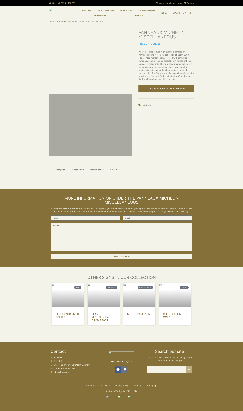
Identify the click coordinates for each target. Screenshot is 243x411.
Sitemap (137, 385)
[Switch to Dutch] (176, 13)
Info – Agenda (100, 15)
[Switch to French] (187, 13)
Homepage (151, 385)
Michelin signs (126, 10)
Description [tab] (59, 169)
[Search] (189, 369)
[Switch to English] (165, 13)
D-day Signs (87, 10)
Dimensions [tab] (78, 169)
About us (90, 385)
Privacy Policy (121, 385)
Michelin (64, 21)
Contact (139, 15)
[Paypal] (125, 369)
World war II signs (106, 10)
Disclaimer (105, 385)
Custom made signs (146, 10)
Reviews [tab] (114, 169)
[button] (52, 61)
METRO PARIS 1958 (139, 314)
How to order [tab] (97, 169)
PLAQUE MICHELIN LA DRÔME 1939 (100, 317)
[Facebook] (118, 369)
